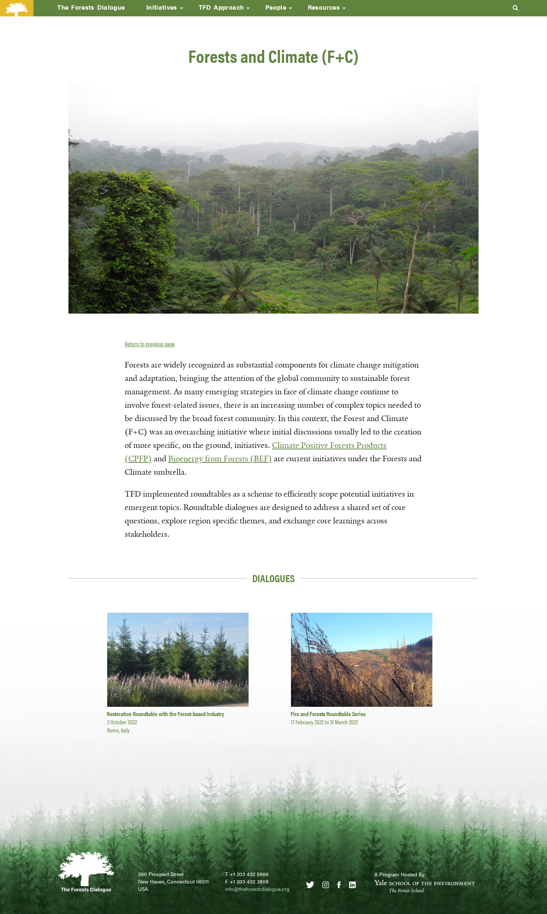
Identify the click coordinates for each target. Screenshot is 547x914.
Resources (318, 9)
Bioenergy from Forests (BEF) (220, 458)
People (270, 9)
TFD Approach (216, 9)
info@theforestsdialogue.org (257, 888)
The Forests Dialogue (91, 7)
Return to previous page (150, 343)
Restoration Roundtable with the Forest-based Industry (165, 713)
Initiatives (156, 9)
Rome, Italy (118, 730)
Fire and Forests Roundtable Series (328, 713)
